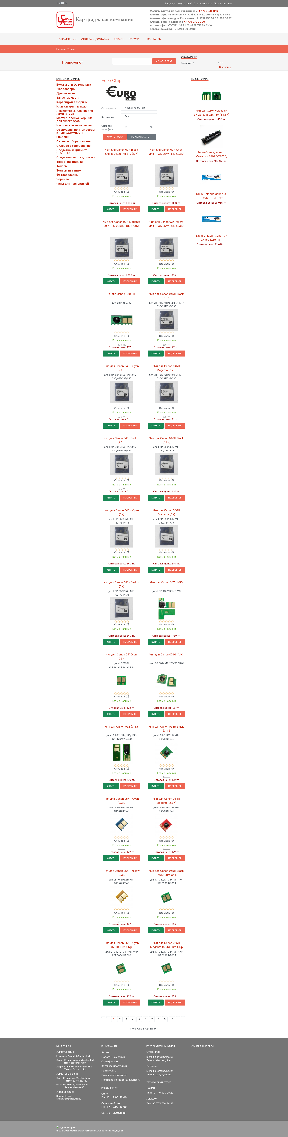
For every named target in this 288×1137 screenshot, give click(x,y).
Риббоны (62, 137)
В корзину (225, 67)
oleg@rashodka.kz (81, 1078)
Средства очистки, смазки (75, 157)
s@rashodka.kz (164, 1056)
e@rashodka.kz (164, 1070)
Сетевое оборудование (73, 141)
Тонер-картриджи (69, 162)
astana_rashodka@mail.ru (68, 1098)
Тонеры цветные (68, 170)
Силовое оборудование (73, 146)
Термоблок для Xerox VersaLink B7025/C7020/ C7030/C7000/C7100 (211, 156)
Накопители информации (74, 125)
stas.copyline (163, 1060)
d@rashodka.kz (80, 1084)
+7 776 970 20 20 (194, 21)
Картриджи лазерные (72, 102)
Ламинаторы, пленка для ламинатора (74, 112)
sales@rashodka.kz (82, 1066)
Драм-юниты (65, 93)
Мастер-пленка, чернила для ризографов (74, 119)
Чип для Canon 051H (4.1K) (166, 654)
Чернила (62, 179)
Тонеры (62, 166)
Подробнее (130, 209)
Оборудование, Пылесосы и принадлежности (75, 131)
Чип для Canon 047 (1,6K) (166, 582)
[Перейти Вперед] (178, 1017)
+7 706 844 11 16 (208, 10)
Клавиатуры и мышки (71, 106)
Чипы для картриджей (72, 183)
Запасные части (68, 97)
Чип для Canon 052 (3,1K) (121, 726)
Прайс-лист (72, 62)
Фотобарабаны (67, 175)
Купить (111, 209)
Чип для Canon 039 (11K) (122, 293)
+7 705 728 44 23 (162, 1103)
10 (172, 1019)
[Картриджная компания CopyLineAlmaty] (99, 19)
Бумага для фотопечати (73, 84)
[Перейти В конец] (183, 1017)
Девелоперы (65, 89)
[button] (136, 39)
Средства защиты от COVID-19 (71, 151)
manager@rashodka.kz (84, 1060)
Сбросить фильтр (141, 137)
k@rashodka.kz (84, 1056)
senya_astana (163, 1074)
